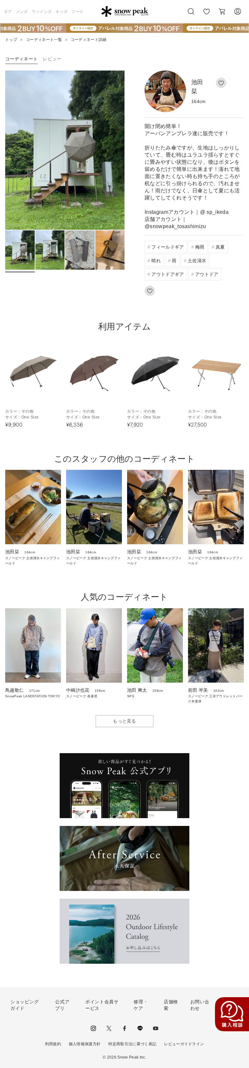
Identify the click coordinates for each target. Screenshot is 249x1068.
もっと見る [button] (124, 721)
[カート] (222, 11)
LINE (140, 1028)
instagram (93, 1028)
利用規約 (53, 1044)
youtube (155, 1028)
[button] (112, 150)
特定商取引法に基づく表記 (132, 1044)
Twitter (109, 1028)
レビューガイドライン (184, 1044)
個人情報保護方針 (85, 1044)
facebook (124, 1028)
